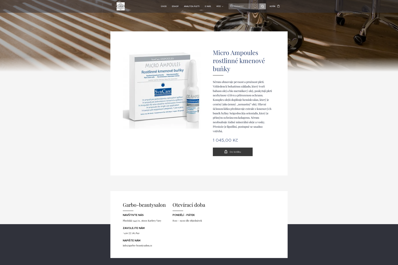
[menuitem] (163, 6)
